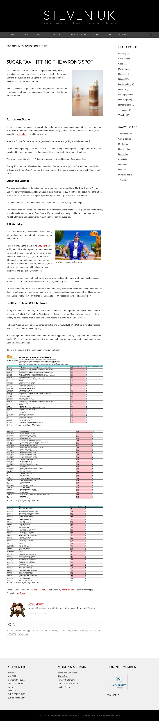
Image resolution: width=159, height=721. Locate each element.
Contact (124, 35)
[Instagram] (9, 624)
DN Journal (123, 144)
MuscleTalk (123, 159)
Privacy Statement (66, 680)
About (24, 35)
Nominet (122, 169)
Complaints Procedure (68, 683)
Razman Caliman (37, 590)
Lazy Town (42, 246)
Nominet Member (103, 35)
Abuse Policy (64, 676)
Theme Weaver (111, 715)
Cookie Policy (64, 687)
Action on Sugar (69, 590)
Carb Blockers (124, 139)
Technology (123, 110)
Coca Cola (52, 630)
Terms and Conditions (67, 673)
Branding (122, 53)
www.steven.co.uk (37, 613)
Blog (37, 35)
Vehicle (121, 115)
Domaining (123, 154)
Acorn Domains (125, 134)
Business (122, 59)
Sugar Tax (93, 630)
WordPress (72, 715)
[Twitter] (14, 624)
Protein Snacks (125, 175)
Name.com (123, 164)
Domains (122, 74)
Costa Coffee (64, 630)
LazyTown (20, 593)
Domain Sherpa (125, 149)
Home (11, 35)
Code (120, 64)
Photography (55, 35)
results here (22, 134)
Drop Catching (78, 35)
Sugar (84, 630)
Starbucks (76, 630)
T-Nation (122, 180)
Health (18, 630)
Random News (124, 105)
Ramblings (123, 100)
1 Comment (23, 634)
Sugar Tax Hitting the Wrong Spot (50, 61)
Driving (121, 79)
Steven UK (79, 14)
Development (124, 69)
